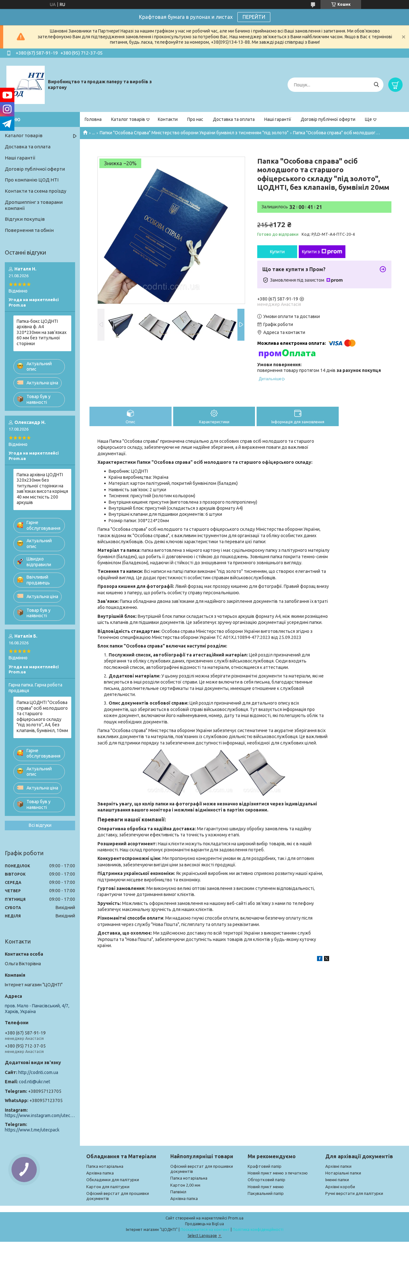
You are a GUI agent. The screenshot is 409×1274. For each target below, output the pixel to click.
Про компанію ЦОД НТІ (31, 179)
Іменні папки (337, 1179)
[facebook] (319, 959)
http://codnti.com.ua (38, 1072)
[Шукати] (376, 85)
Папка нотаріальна (104, 1166)
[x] (326, 959)
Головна (93, 119)
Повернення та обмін (29, 230)
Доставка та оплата (234, 119)
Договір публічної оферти (328, 119)
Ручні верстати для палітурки (354, 1193)
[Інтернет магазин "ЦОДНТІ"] (25, 84)
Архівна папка (100, 1173)
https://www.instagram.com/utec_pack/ (40, 1115)
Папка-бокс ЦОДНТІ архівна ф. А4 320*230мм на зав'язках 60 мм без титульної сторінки (41, 332)
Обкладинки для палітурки (112, 1179)
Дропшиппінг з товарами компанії (34, 205)
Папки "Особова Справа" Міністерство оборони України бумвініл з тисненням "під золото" (194, 132)
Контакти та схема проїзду (35, 191)
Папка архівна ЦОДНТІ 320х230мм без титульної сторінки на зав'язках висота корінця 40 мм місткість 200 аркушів (42, 488)
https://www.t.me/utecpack (32, 1129)
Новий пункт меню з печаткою (278, 1173)
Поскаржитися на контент (205, 1229)
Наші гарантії (277, 119)
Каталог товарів (128, 119)
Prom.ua (235, 1218)
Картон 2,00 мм (185, 1185)
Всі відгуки (40, 825)
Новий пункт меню (266, 1186)
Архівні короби (340, 1186)
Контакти (168, 119)
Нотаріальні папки (343, 1173)
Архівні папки (338, 1166)
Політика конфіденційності (258, 1229)
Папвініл (178, 1191)
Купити (277, 251)
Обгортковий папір (266, 1179)
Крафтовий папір (265, 1166)
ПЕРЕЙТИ (254, 17)
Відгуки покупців (25, 219)
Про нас (195, 119)
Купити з (311, 251)
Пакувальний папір (266, 1193)
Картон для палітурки (107, 1186)
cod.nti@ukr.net (34, 1081)
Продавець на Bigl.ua (204, 1224)
